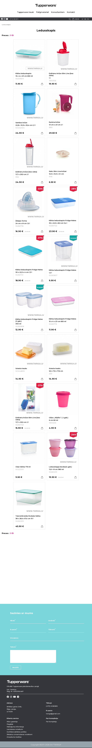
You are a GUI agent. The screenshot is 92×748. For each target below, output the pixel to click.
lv (82, 19)
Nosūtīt (15, 667)
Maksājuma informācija (15, 727)
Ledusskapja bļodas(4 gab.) (60, 467)
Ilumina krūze (54, 122)
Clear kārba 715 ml (23, 467)
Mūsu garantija (12, 721)
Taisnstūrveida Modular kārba (27, 516)
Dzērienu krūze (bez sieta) (26, 172)
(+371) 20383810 (52, 706)
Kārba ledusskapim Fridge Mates (62, 221)
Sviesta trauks (21, 368)
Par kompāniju (51, 721)
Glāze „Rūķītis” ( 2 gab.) (58, 418)
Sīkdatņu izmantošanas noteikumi (19, 734)
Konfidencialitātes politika (16, 732)
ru (88, 19)
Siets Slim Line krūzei (57, 171)
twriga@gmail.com (53, 714)
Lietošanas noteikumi (15, 729)
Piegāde (10, 724)
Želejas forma (21, 221)
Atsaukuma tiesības (14, 737)
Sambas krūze (21, 123)
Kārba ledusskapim (23, 73)
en (85, 19)
